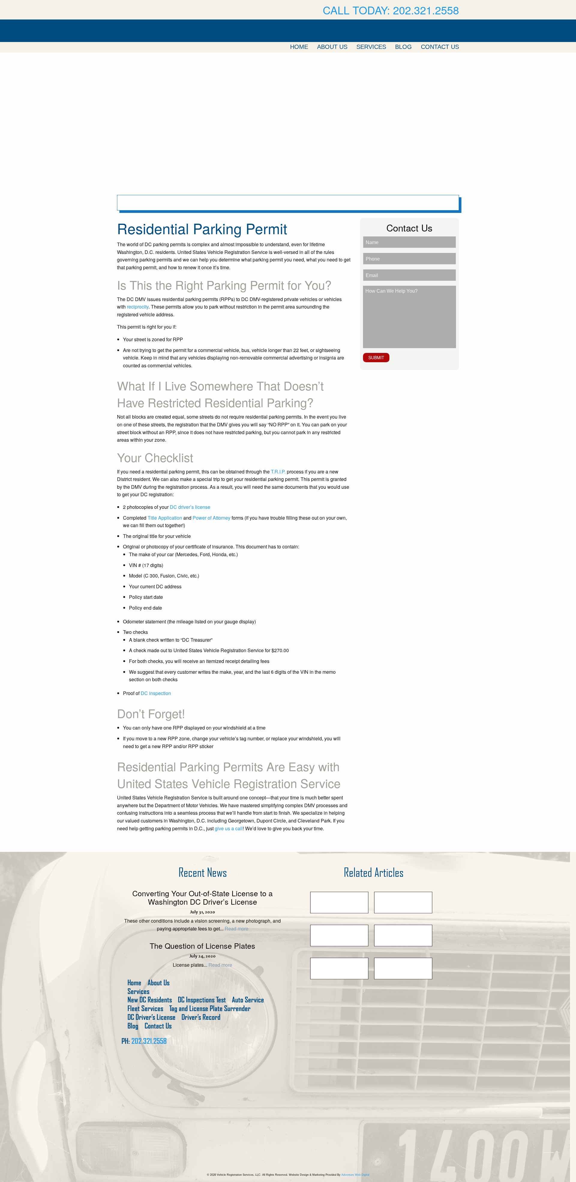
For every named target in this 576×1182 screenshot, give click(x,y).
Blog (403, 46)
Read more (236, 928)
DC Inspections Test (202, 999)
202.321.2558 (149, 1041)
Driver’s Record (201, 1017)
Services (371, 46)
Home (299, 46)
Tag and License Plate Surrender (209, 1008)
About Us (332, 46)
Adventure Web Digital (355, 1174)
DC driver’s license (190, 506)
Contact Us (440, 46)
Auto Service (248, 999)
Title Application (165, 517)
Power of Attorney (211, 517)
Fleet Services (145, 1008)
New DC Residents (150, 999)
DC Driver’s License (152, 1017)
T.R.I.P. (278, 471)
